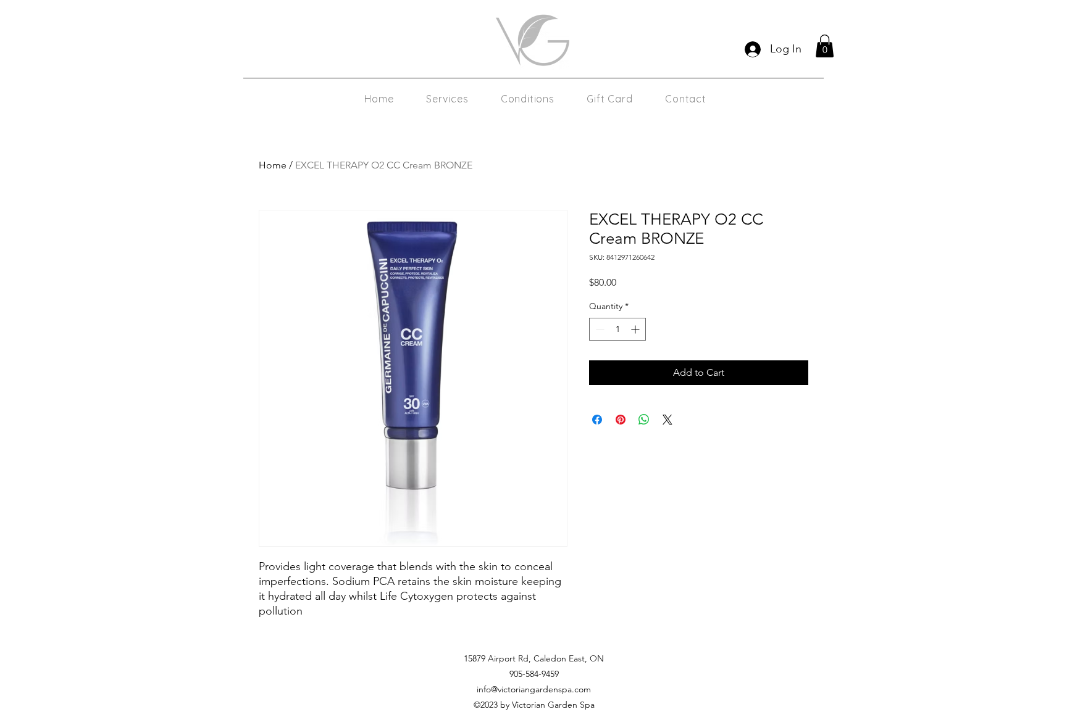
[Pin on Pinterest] (620, 419)
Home (273, 165)
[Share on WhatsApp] (644, 419)
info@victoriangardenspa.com (534, 689)
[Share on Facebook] (597, 419)
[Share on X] (667, 419)
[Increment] (636, 329)
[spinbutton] (617, 329)
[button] (824, 46)
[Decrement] (598, 329)
